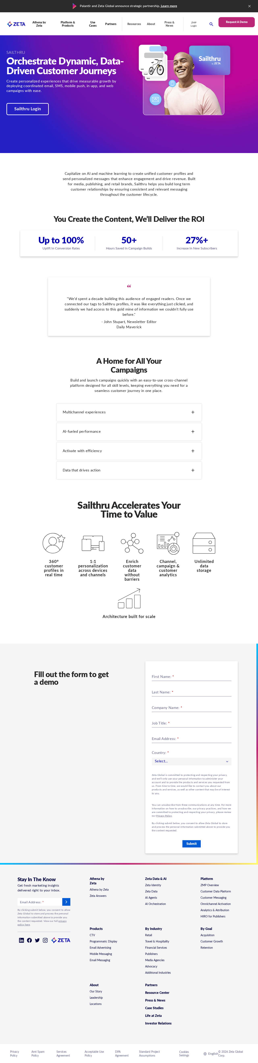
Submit (191, 843)
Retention (207, 947)
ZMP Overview (210, 885)
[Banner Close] (249, 6)
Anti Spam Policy (38, 1053)
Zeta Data (151, 891)
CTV (92, 935)
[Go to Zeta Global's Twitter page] (37, 940)
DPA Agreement (122, 1053)
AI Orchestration (155, 904)
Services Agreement (63, 1053)
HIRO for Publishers (213, 916)
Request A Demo (237, 22)
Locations (96, 1004)
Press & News (169, 24)
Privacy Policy (164, 816)
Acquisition (207, 935)
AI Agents (151, 897)
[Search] (211, 24)
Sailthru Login (27, 109)
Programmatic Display (103, 941)
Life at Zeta (153, 1015)
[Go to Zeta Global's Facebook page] (29, 940)
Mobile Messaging (101, 954)
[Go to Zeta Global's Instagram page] (45, 940)
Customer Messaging (213, 897)
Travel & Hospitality (157, 941)
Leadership (96, 997)
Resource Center (157, 992)
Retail (148, 935)
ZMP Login (194, 24)
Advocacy (151, 966)
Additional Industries (158, 972)
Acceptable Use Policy (94, 1053)
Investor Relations (158, 1023)
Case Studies (154, 1008)
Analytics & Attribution (215, 910)
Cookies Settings (184, 1054)
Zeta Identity (153, 885)
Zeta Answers (98, 896)
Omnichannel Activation (216, 904)
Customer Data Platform (216, 891)
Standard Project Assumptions (149, 1053)
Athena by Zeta (99, 889)
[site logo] (12, 24)
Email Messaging (100, 960)
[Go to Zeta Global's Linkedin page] (21, 940)
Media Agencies (154, 960)
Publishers (151, 954)
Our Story (96, 991)
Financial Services (156, 947)
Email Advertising (100, 947)
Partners (111, 24)
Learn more (168, 6)
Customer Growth (212, 941)
